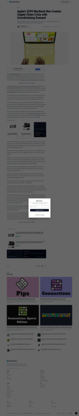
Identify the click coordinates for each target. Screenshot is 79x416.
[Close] (49, 200)
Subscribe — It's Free (39, 210)
